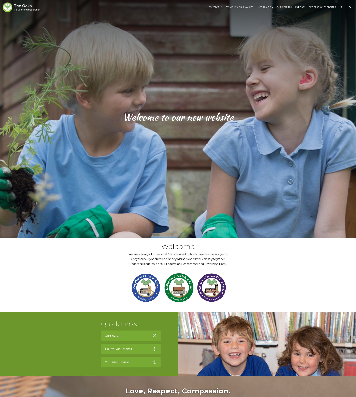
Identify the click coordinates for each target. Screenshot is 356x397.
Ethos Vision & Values (240, 7)
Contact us (215, 7)
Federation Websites (322, 7)
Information (265, 7)
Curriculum (284, 7)
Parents (300, 7)
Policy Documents (118, 349)
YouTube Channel (118, 362)
